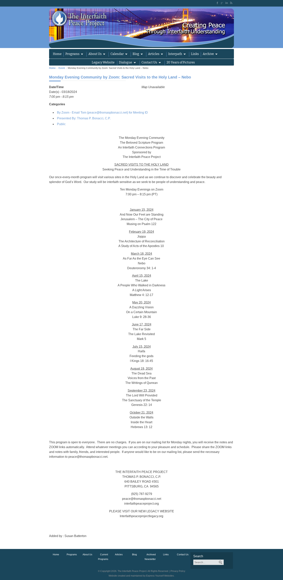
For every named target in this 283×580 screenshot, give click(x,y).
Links (195, 54)
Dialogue (124, 63)
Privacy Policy (178, 571)
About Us (94, 54)
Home (57, 54)
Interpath (174, 54)
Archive (207, 54)
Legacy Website (103, 62)
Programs (72, 54)
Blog (135, 54)
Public (61, 124)
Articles (152, 54)
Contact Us (182, 554)
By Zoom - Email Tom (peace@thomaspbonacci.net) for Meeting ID (102, 112)
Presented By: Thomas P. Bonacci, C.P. (84, 118)
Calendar (116, 54)
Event (62, 68)
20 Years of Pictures (181, 62)
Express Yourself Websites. (160, 575)
